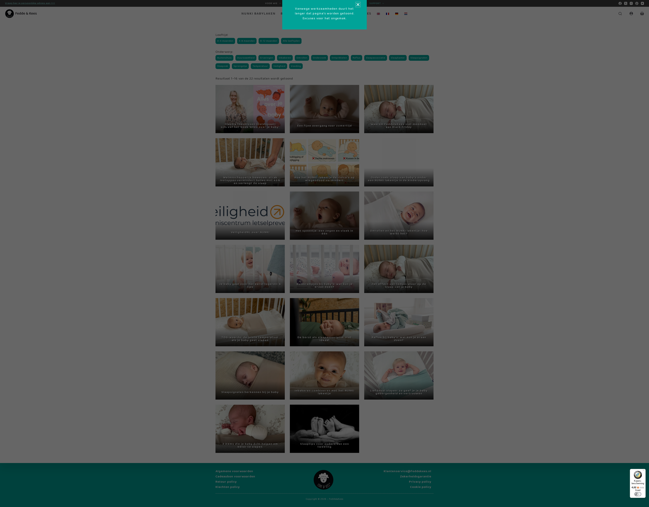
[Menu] (644, 471)
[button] (358, 5)
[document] (324, 253)
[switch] (637, 494)
